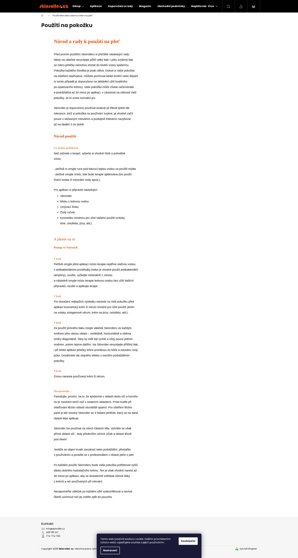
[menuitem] (78, 6)
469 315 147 (52, 532)
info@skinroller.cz (55, 528)
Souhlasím (188, 541)
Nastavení (110, 550)
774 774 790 (53, 536)
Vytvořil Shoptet (248, 548)
